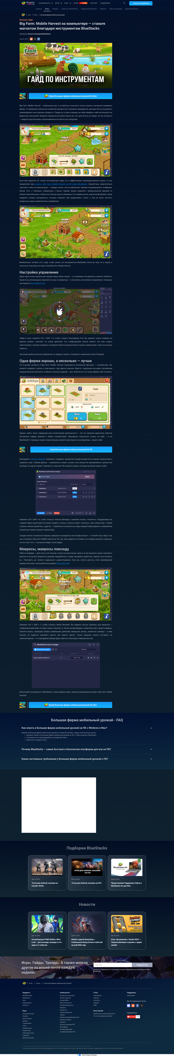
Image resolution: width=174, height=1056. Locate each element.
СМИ (94, 1005)
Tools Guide (128, 242)
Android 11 (26, 1005)
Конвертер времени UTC (67, 1032)
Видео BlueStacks (131, 9)
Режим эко (63, 1010)
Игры (57, 3)
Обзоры (55, 9)
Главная (39, 9)
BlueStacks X (140, 242)
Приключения (27, 1018)
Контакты (96, 1000)
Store (80, 3)
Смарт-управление (130, 233)
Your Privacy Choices (89, 1055)
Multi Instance (128, 238)
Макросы (144, 224)
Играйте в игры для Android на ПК (104, 1013)
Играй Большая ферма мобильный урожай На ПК (71, 449)
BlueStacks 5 (26, 998)
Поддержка (105, 3)
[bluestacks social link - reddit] (133, 1005)
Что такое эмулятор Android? (102, 1016)
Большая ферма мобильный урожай (52, 15)
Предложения (27, 1003)
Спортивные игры (28, 1033)
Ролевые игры (27, 1028)
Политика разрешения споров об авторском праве (72, 1048)
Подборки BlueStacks (89, 9)
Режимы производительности (69, 1017)
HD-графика (64, 1027)
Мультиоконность (66, 1003)
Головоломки (27, 1023)
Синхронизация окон (66, 1005)
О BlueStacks (97, 995)
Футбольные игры (28, 1038)
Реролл (62, 1015)
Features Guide (142, 238)
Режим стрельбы (65, 998)
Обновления (131, 995)
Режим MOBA (64, 1000)
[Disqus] (59, 805)
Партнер (93, 3)
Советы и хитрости (130, 224)
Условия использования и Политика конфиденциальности (39, 1048)
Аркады (25, 1021)
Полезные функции (66, 1029)
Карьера (96, 1003)
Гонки (24, 1026)
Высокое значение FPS (67, 1024)
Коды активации (116, 9)
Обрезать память (65, 1019)
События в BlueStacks (69, 9)
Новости (103, 9)
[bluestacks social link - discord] (128, 1005)
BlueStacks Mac (27, 995)
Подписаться (142, 965)
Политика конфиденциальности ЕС (98, 1048)
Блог (66, 3)
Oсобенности (44, 3)
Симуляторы (27, 1030)
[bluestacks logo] (28, 3)
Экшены (25, 1016)
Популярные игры (28, 1013)
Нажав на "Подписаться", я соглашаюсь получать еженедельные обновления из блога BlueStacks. (122, 970)
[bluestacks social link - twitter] (141, 1005)
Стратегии (26, 1035)
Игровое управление (131, 228)
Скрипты (63, 1022)
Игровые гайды (128, 45)
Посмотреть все (140, 210)
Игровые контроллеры (67, 995)
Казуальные (145, 233)
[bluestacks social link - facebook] (137, 1005)
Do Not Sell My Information (116, 1048)
